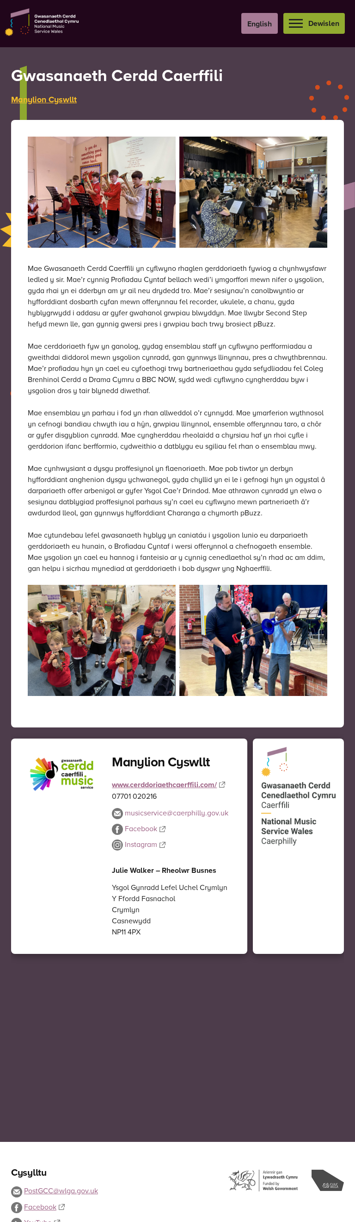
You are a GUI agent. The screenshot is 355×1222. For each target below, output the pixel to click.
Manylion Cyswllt (44, 100)
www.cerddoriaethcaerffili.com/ (164, 784)
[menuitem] (259, 23)
